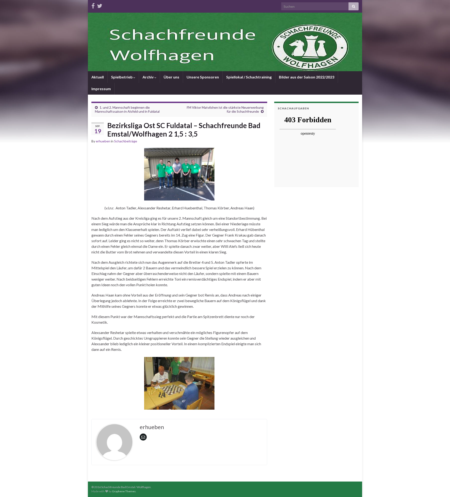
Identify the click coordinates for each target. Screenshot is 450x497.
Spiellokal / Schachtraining (249, 77)
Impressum (101, 88)
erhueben (103, 141)
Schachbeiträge (125, 141)
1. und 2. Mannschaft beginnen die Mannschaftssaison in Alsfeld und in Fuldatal (127, 109)
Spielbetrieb (122, 77)
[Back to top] (439, 486)
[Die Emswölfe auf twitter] (99, 5)
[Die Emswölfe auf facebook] (93, 5)
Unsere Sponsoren (203, 77)
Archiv (148, 77)
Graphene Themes (124, 491)
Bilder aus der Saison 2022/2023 (306, 77)
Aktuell (97, 77)
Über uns (171, 77)
